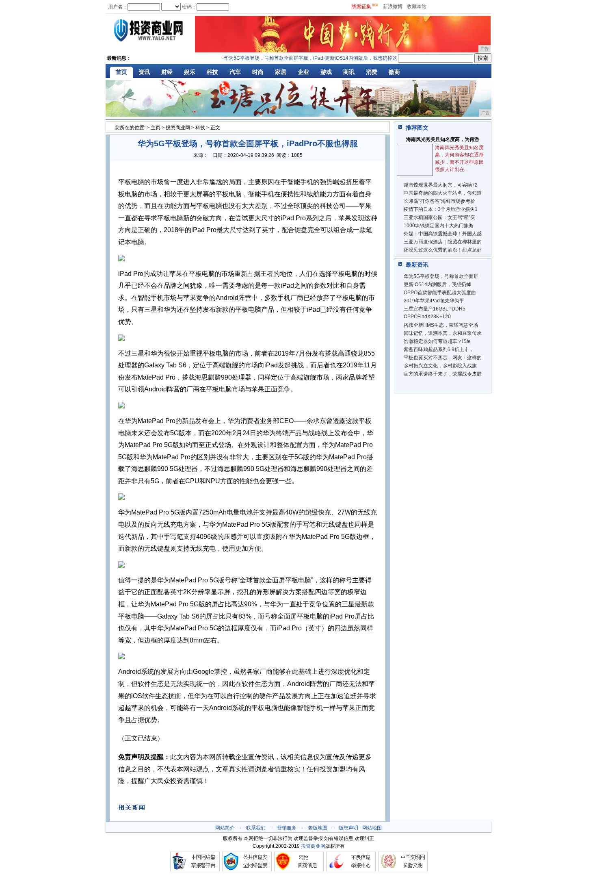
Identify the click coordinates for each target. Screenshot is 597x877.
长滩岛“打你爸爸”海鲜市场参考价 (439, 201)
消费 (371, 72)
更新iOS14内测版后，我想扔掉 (437, 284)
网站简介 (225, 828)
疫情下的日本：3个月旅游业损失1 (441, 209)
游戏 (326, 72)
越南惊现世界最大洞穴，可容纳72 (441, 185)
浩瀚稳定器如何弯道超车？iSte (437, 341)
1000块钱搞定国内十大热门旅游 (439, 225)
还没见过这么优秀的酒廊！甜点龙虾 (443, 250)
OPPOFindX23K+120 (427, 316)
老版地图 (317, 828)
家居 (280, 72)
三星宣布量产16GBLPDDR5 (434, 309)
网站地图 (372, 828)
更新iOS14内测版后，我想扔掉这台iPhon (361, 58)
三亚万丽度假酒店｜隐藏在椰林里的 (443, 242)
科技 (212, 72)
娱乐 (189, 72)
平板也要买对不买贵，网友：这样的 (443, 357)
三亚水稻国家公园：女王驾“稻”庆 (439, 217)
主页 (155, 127)
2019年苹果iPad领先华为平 (434, 301)
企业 (303, 72)
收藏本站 (416, 6)
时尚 (258, 72)
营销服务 (286, 828)
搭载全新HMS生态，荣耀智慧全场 (441, 325)
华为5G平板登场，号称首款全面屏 (441, 276)
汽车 (235, 72)
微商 (394, 72)
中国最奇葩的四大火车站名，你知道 (443, 193)
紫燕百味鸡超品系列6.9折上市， (439, 349)
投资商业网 (178, 127)
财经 (167, 72)
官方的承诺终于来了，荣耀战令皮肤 (443, 374)
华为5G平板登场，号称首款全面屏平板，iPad (264, 58)
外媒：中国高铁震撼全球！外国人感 (443, 234)
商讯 (349, 72)
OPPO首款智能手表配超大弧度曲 (440, 292)
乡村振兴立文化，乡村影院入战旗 (440, 366)
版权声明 (348, 828)
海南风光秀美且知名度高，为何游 (442, 139)
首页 (121, 72)
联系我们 (256, 828)
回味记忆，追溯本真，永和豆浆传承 (443, 333)
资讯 (144, 72)
